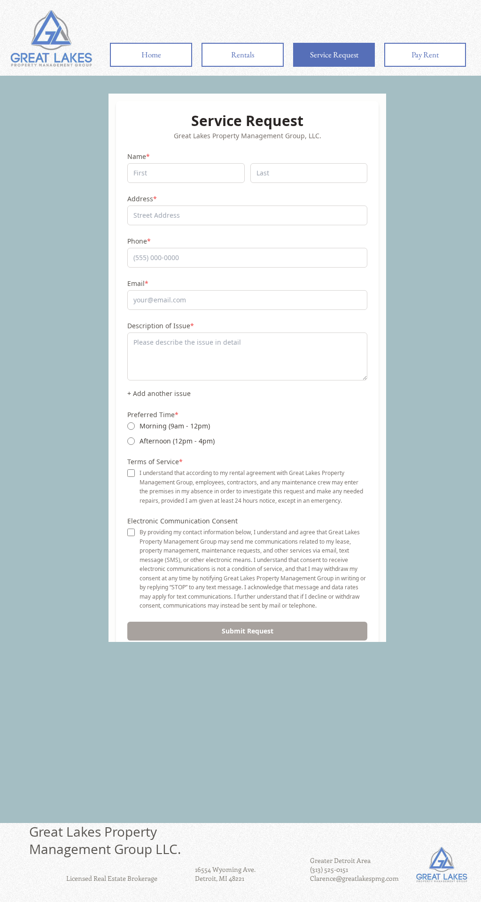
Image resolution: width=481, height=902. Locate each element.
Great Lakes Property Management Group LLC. (105, 840)
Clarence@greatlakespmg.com (354, 878)
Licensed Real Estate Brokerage (111, 878)
